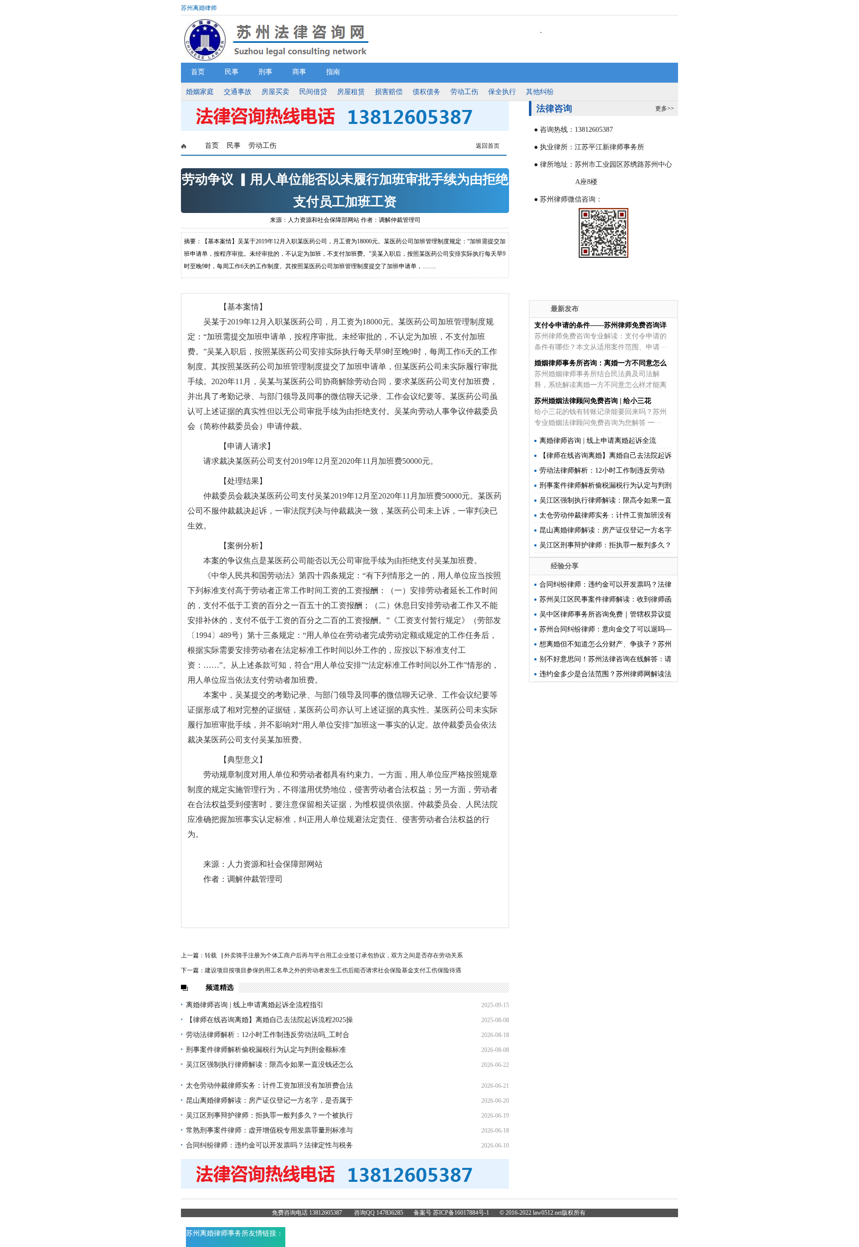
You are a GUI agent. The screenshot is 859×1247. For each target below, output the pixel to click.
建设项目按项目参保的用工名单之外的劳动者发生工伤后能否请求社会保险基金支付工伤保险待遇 (333, 970)
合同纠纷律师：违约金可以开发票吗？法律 (605, 584)
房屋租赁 (351, 92)
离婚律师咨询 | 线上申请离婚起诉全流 (597, 440)
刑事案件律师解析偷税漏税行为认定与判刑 (605, 485)
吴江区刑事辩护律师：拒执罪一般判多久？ (605, 545)
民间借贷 (313, 92)
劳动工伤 (464, 92)
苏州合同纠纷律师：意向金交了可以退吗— (605, 629)
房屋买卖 (275, 92)
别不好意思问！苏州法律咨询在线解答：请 (605, 659)
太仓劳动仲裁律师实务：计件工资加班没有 (605, 515)
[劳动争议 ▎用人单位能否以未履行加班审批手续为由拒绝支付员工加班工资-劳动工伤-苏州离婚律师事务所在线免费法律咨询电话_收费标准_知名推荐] (345, 128)
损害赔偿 (389, 92)
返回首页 (488, 145)
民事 (232, 72)
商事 (299, 72)
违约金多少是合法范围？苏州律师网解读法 (605, 674)
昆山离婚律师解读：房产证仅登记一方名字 (605, 530)
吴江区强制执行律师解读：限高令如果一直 (605, 500)
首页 (198, 72)
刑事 (265, 72)
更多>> (664, 108)
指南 (333, 72)
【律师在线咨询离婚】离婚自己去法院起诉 (605, 455)
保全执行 (502, 92)
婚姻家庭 (200, 92)
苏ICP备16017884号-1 (461, 1212)
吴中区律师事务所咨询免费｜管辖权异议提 (605, 614)
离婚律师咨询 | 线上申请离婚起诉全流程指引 (255, 1005)
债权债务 (426, 92)
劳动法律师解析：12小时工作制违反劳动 (602, 470)
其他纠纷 (540, 92)
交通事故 (238, 92)
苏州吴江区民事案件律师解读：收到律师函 (605, 599)
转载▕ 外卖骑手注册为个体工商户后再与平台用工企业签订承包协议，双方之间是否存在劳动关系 (334, 955)
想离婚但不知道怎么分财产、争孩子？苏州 (605, 644)
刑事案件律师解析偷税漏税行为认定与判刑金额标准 (266, 1049)
